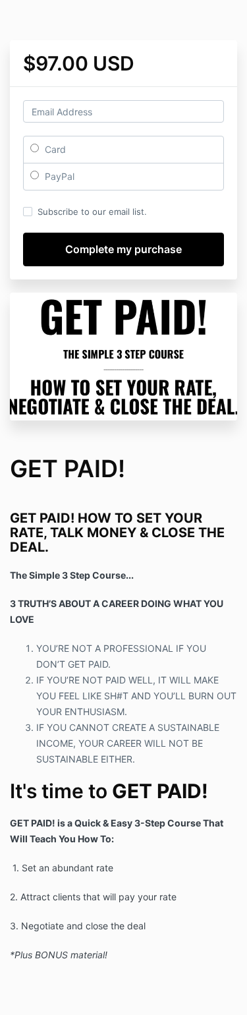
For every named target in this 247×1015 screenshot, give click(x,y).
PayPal (58, 176)
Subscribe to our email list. (92, 211)
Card (54, 149)
